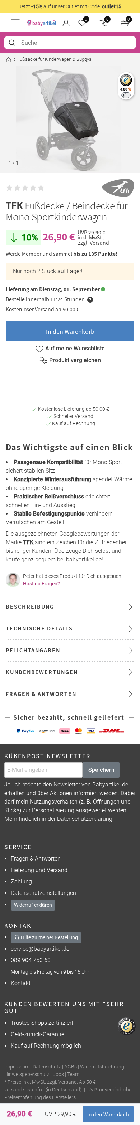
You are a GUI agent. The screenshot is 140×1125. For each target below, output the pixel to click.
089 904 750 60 (31, 960)
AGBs (70, 1067)
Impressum (16, 1067)
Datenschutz (47, 1067)
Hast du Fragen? (41, 583)
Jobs (58, 1074)
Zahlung (21, 881)
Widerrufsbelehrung (102, 1067)
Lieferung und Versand (39, 870)
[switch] (125, 95)
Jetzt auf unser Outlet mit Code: (70, 6)
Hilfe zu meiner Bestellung (49, 937)
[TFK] (118, 188)
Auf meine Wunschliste (75, 348)
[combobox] (70, 42)
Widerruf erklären (33, 905)
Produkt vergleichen (75, 360)
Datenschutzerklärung (84, 818)
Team (73, 1074)
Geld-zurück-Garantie (37, 1034)
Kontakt (21, 983)
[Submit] (12, 42)
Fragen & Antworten (36, 858)
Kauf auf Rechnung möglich (46, 1045)
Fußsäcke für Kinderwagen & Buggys (54, 59)
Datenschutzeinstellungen (43, 893)
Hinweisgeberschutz (27, 1074)
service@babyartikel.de (40, 948)
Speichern (101, 769)
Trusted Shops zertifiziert (42, 1022)
